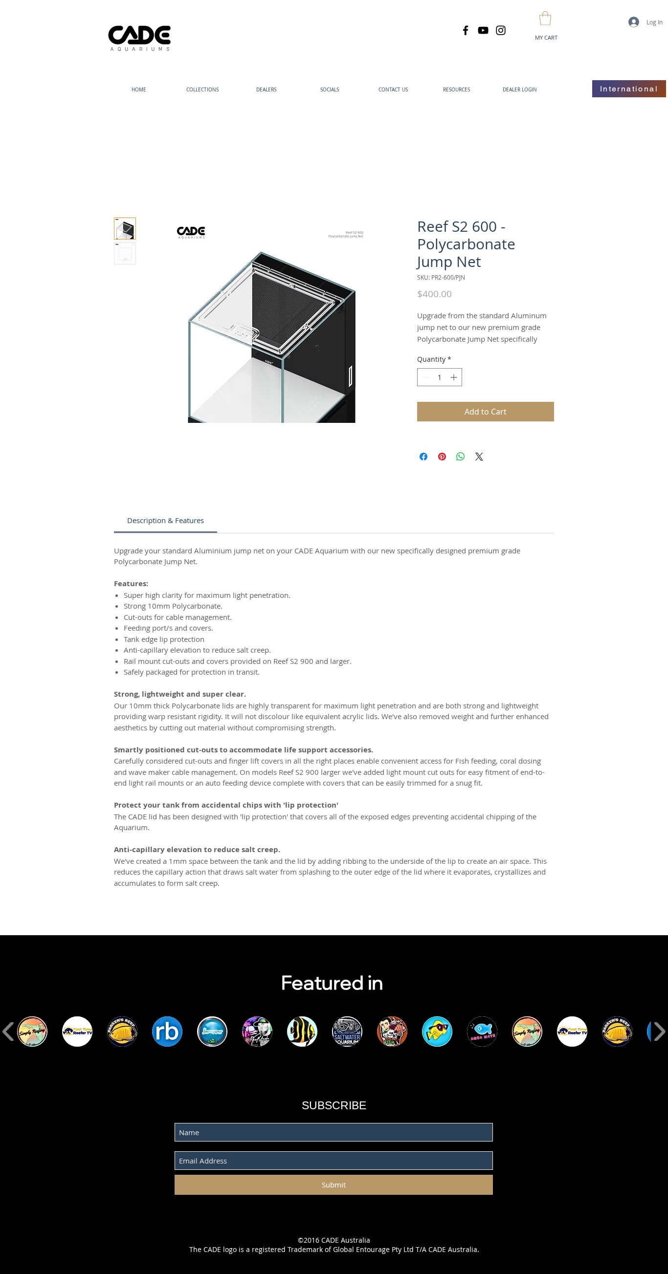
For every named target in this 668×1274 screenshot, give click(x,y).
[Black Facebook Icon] (465, 30)
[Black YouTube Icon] (483, 30)
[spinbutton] (439, 377)
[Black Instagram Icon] (500, 30)
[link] (165, 520)
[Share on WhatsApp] (461, 456)
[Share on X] (479, 456)
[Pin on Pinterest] (442, 456)
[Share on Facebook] (423, 456)
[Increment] (454, 377)
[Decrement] (425, 377)
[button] (545, 18)
